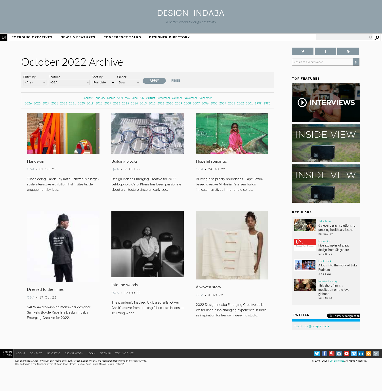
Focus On (324, 241)
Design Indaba (336, 360)
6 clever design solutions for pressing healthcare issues (337, 227)
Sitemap (105, 353)
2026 (28, 103)
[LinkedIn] (361, 353)
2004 (222, 103)
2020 (81, 103)
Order (121, 76)
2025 (37, 103)
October (177, 98)
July (141, 98)
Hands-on (35, 161)
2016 (116, 103)
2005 (214, 103)
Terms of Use (124, 353)
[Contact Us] (376, 353)
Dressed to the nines (45, 289)
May (127, 98)
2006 (205, 103)
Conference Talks (122, 37)
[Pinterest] (331, 353)
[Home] (191, 14)
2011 (160, 103)
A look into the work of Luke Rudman (337, 267)
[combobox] (344, 37)
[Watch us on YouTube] (346, 353)
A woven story (208, 286)
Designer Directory (169, 37)
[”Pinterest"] (348, 51)
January (88, 98)
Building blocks (124, 161)
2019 (90, 103)
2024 (46, 103)
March (111, 98)
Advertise (53, 353)
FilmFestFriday (328, 281)
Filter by (29, 76)
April (120, 98)
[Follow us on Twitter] (302, 51)
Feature (54, 76)
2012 (152, 103)
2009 (178, 103)
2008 (187, 103)
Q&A (31, 169)
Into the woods (124, 284)
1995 (267, 103)
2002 (240, 103)
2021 (72, 103)
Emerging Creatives (31, 37)
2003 (231, 103)
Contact (36, 353)
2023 (54, 103)
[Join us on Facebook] (325, 51)
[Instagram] (339, 353)
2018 (99, 103)
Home (4, 37)
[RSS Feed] (368, 353)
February (99, 98)
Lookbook (325, 261)
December (205, 98)
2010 (169, 103)
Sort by (97, 76)
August (150, 98)
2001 (249, 103)
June (135, 98)
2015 (125, 103)
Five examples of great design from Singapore (333, 247)
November (190, 98)
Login (92, 353)
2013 (143, 103)
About (20, 353)
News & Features (78, 37)
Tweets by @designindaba (311, 326)
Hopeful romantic (211, 161)
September (163, 98)
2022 (63, 103)
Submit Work (74, 353)
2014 (134, 103)
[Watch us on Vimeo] (354, 353)
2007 (196, 103)
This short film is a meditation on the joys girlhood (333, 289)
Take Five (324, 221)
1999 (258, 103)
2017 (107, 103)
